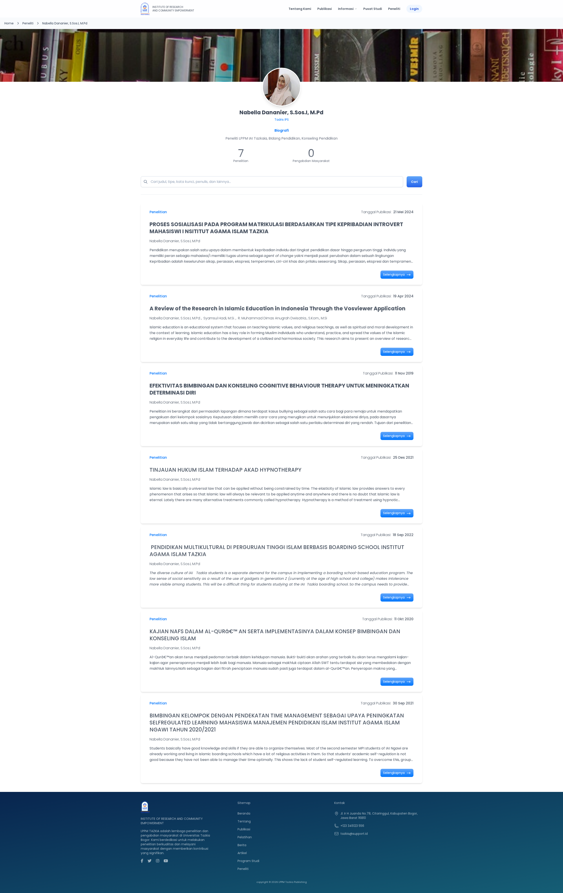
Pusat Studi (372, 9)
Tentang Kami (300, 9)
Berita (242, 845)
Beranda (244, 813)
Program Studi (248, 861)
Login (414, 9)
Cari (414, 182)
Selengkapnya (394, 274)
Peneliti (394, 9)
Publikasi (324, 9)
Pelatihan (245, 837)
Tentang (244, 821)
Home (9, 23)
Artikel (242, 853)
